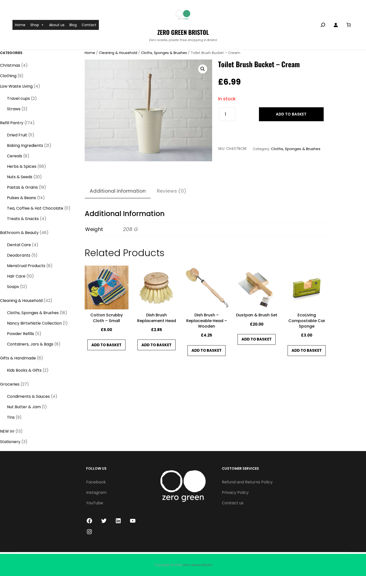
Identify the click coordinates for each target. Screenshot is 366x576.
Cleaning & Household (118, 52)
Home (20, 24)
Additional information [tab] (118, 190)
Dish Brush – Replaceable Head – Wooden (206, 320)
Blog (73, 24)
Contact (89, 24)
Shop (34, 24)
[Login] (335, 25)
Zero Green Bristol (183, 32)
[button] (202, 68)
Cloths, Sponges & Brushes (164, 52)
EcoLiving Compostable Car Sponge (306, 320)
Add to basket (291, 114)
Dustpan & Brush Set (256, 315)
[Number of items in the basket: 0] (348, 25)
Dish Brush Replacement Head (156, 317)
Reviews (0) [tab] (171, 190)
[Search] (323, 25)
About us (56, 24)
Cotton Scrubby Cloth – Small (106, 317)
